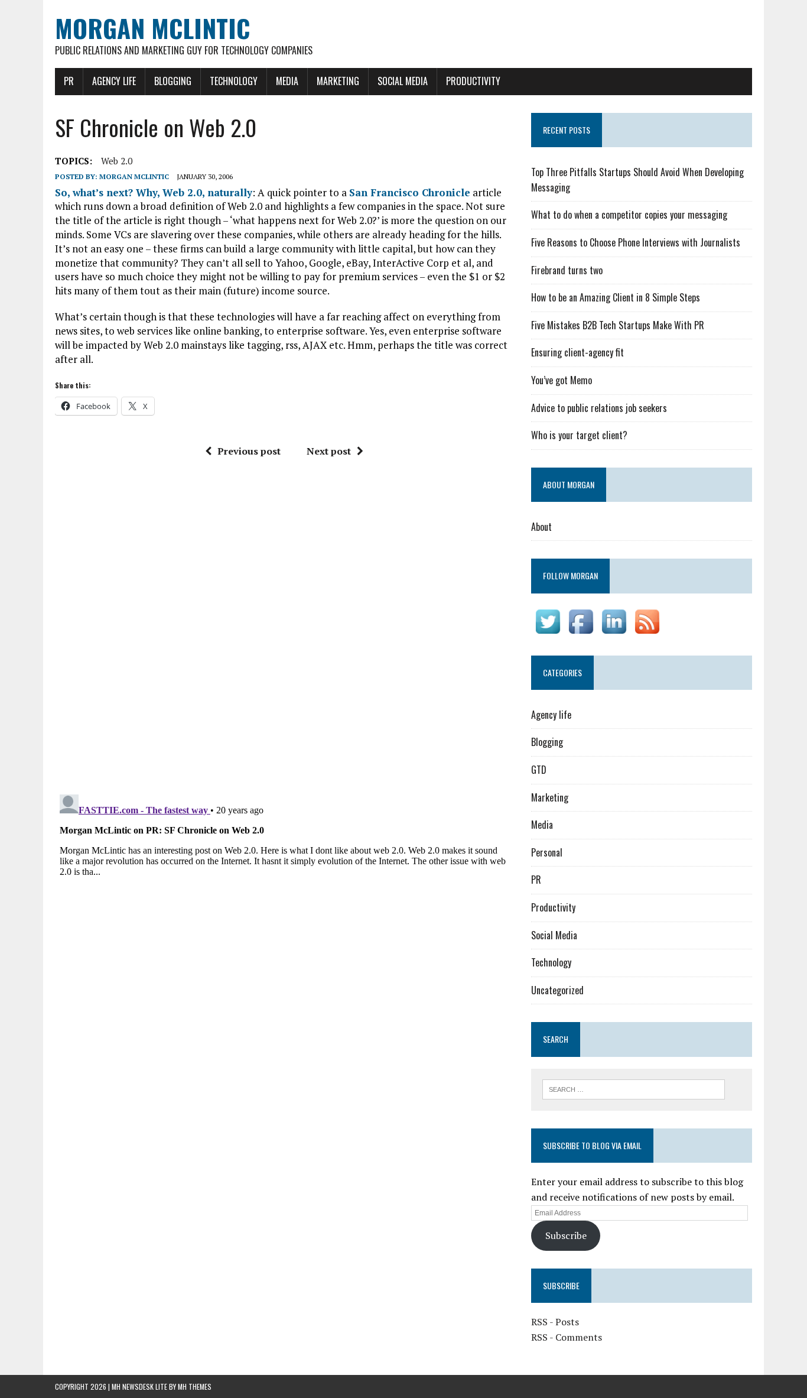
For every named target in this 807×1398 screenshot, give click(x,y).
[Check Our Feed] (646, 629)
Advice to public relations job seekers (599, 408)
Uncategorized (557, 990)
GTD (538, 770)
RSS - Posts (555, 1321)
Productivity (473, 81)
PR (69, 81)
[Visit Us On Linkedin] (613, 629)
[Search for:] (633, 1088)
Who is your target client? (579, 435)
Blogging (172, 81)
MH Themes (194, 1386)
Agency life (114, 81)
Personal (546, 852)
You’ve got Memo (561, 380)
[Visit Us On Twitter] (547, 629)
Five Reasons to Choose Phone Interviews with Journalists (635, 242)
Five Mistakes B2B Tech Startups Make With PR (617, 325)
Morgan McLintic (134, 176)
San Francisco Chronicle (409, 192)
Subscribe (566, 1235)
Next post (329, 451)
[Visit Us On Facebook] (580, 629)
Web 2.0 (116, 161)
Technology (234, 81)
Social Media (403, 81)
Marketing (338, 81)
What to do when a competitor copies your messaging (629, 214)
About (541, 527)
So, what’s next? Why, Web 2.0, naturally (153, 192)
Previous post (249, 451)
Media (287, 81)
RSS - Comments (566, 1337)
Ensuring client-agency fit (577, 352)
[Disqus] (284, 630)
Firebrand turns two (567, 270)
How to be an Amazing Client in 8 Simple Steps (615, 297)
